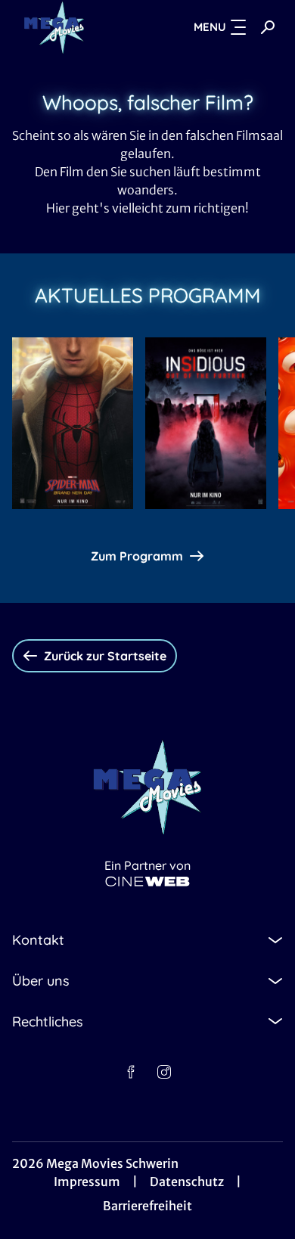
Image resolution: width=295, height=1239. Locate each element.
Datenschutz (187, 1181)
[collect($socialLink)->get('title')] (131, 1072)
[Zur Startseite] (72, 27)
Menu (210, 27)
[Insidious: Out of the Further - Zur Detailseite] (205, 423)
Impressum (87, 1181)
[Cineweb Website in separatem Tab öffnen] (147, 881)
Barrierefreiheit (147, 1205)
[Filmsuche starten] (268, 27)
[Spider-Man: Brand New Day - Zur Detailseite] (72, 423)
